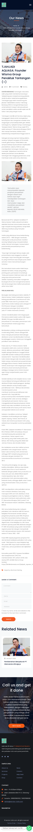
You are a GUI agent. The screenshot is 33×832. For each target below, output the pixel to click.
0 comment (15, 87)
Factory (25, 87)
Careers (19, 771)
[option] (16, 652)
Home (15, 26)
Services (4, 771)
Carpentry (7, 570)
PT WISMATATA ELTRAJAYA (21, 746)
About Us (5, 768)
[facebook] (5, 756)
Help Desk (20, 774)
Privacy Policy (22, 823)
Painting (19, 570)
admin (6, 87)
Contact (19, 778)
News (18, 768)
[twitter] (2, 756)
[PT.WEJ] (4, 5)
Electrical (13, 570)
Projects (4, 774)
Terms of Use (11, 823)
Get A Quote (16, 726)
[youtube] (8, 756)
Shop (3, 778)
